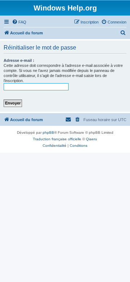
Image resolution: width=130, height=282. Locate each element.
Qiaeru (91, 139)
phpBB (48, 132)
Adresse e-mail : (19, 60)
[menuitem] (19, 22)
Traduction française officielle (57, 139)
